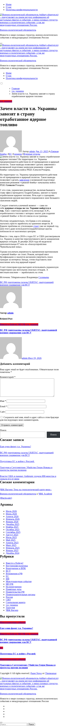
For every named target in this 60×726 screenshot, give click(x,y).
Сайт (2, 412)
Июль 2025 (11, 537)
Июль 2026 (11, 511)
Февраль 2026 (13, 519)
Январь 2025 (12, 550)
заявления (24, 180)
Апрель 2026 (12, 516)
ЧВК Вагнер (12, 610)
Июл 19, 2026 (35, 358)
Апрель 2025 (12, 542)
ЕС (10, 154)
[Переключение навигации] (1, 43)
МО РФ (22, 324)
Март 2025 (11, 545)
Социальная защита (15, 602)
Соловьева (43, 277)
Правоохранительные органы (20, 594)
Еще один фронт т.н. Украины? (15, 446)
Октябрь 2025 (12, 529)
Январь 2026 (12, 521)
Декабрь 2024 (12, 553)
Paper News (36, 673)
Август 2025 (12, 535)
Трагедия (10, 607)
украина (18, 154)
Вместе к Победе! (9, 324)
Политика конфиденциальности (22, 9)
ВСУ (8, 571)
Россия (9, 597)
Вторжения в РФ (14, 573)
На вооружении (14, 586)
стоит (36, 226)
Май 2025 (10, 540)
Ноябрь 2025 (12, 527)
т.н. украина (6, 101)
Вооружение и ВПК (16, 568)
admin (32, 151)
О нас (9, 7)
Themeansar (50, 673)
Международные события (18, 581)
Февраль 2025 (13, 548)
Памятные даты (13, 589)
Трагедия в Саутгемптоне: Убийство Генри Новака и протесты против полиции (26, 468)
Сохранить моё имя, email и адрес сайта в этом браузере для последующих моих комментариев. (29, 418)
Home (9, 4)
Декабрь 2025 (12, 524)
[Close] (1, 722)
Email (3, 406)
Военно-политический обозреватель (18, 30)
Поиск (3, 430)
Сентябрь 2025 (13, 532)
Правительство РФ (15, 592)
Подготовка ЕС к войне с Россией (17, 461)
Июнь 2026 (11, 514)
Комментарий (7, 377)
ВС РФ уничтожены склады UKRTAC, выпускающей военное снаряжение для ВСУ (28, 331)
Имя (3, 401)
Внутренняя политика (17, 565)
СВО (8, 600)
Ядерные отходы (32, 154)
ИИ (7, 579)
